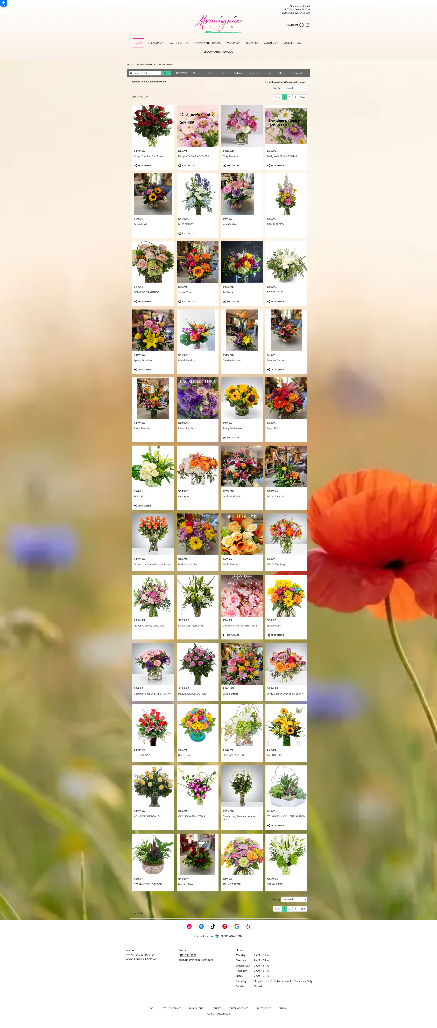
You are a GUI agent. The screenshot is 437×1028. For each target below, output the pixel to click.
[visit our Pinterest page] (225, 926)
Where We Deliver (238, 1008)
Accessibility (264, 1008)
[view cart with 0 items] (308, 24)
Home (130, 64)
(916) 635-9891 (187, 955)
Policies (217, 1008)
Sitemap (283, 1008)
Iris (270, 73)
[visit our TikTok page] (213, 926)
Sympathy (298, 73)
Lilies (223, 73)
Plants (282, 73)
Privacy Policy (196, 1008)
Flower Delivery (166, 64)
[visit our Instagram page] (189, 926)
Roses (196, 73)
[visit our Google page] (237, 926)
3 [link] (295, 97)
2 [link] (289, 97)
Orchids (238, 73)
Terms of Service (172, 1008)
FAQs (152, 1008)
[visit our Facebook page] (201, 926)
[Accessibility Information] (3, 3)
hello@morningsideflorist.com (196, 959)
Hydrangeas (255, 73)
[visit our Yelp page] (248, 926)
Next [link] (302, 97)
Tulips (210, 73)
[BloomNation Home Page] (228, 936)
